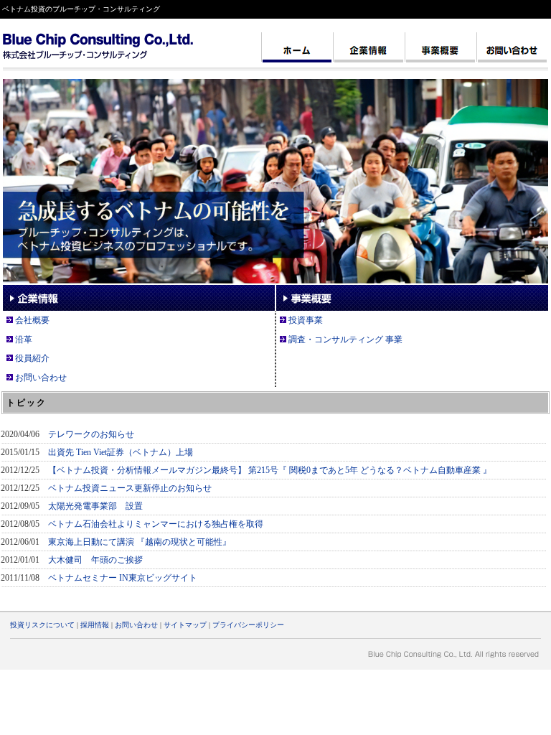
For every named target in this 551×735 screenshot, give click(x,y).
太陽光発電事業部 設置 (95, 506)
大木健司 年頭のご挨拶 (95, 560)
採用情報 (94, 625)
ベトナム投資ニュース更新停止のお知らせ (130, 488)
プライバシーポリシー (248, 625)
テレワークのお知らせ (91, 434)
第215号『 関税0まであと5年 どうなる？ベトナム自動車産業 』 (369, 470)
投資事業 (305, 320)
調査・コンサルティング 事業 (345, 339)
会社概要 (32, 320)
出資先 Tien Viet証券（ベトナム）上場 (120, 452)
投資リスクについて (42, 625)
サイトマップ (185, 625)
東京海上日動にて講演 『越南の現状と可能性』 (139, 542)
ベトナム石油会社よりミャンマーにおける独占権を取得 (155, 524)
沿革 (23, 339)
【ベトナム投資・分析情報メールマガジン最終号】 (147, 470)
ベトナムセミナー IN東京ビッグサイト (122, 578)
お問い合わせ (41, 378)
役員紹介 (32, 358)
